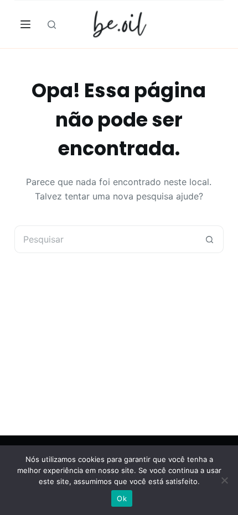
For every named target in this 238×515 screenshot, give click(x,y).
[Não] (224, 480)
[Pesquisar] (52, 24)
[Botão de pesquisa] (210, 239)
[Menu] (25, 24)
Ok (122, 498)
